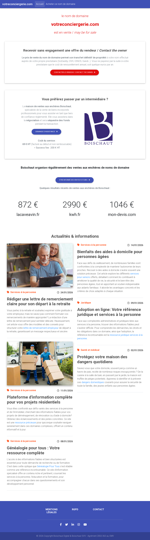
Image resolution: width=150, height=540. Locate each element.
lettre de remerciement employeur (40, 328)
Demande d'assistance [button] (45, 132)
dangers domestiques (93, 382)
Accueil (40, 3)
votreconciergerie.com (75, 24)
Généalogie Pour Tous (48, 466)
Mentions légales (52, 511)
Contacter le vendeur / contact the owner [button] (73, 72)
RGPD (75, 509)
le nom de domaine (75, 16)
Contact (98, 509)
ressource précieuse (25, 422)
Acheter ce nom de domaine (60, 4)
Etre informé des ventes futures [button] (73, 180)
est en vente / (75, 32)
